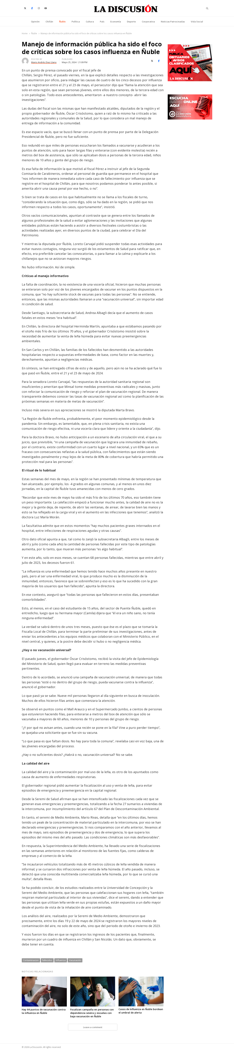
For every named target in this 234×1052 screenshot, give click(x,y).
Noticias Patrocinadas (173, 21)
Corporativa (148, 21)
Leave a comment (92, 1027)
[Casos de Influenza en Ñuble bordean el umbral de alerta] (141, 978)
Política (76, 21)
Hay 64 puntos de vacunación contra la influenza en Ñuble (44, 1011)
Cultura (90, 21)
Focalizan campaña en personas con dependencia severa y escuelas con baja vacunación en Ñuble (92, 1013)
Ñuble (62, 21)
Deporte (131, 21)
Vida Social (197, 21)
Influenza (61, 960)
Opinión (35, 21)
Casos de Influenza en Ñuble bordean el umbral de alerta (141, 1011)
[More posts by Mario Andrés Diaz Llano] (25, 59)
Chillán (49, 21)
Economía (115, 21)
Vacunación (75, 960)
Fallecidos (47, 960)
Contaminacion (31, 960)
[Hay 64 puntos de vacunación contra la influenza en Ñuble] (44, 978)
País (102, 21)
